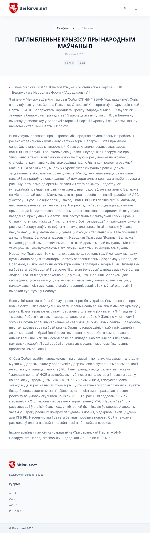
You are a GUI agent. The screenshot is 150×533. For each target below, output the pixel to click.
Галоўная (63, 28)
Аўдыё (13, 504)
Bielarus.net (26, 464)
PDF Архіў (15, 510)
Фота (12, 499)
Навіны (69, 62)
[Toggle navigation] (137, 8)
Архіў (76, 28)
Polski (81, 62)
